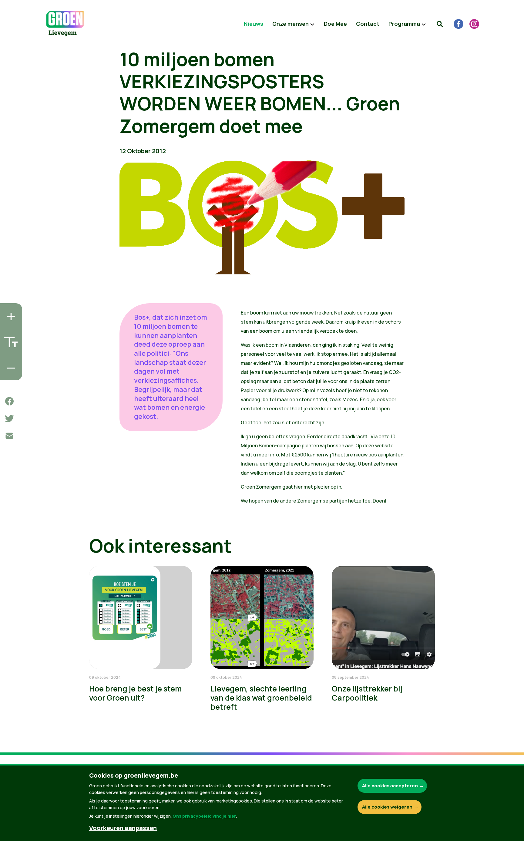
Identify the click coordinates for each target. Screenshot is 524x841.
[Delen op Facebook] (9, 401)
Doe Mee (335, 23)
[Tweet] (9, 418)
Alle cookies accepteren (390, 785)
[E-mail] (9, 435)
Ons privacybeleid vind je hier (204, 816)
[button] (440, 24)
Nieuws (253, 23)
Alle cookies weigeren (387, 807)
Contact (367, 23)
